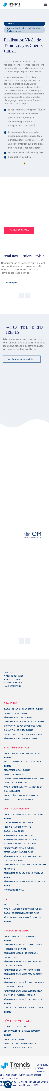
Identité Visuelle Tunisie (15, 713)
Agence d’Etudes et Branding (18, 799)
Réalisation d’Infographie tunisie (20, 738)
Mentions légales (12, 679)
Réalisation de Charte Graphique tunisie (24, 721)
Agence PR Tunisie (12, 904)
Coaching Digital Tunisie (16, 782)
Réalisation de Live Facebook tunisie (22, 970)
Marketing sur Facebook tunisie (20, 843)
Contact (8, 672)
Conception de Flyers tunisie (18, 730)
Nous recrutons (12, 686)
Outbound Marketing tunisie (18, 822)
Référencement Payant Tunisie (19, 848)
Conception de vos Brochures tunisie (23, 726)
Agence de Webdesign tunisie (18, 1047)
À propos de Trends (13, 676)
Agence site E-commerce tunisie (20, 1043)
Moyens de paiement (13, 682)
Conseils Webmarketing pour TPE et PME (24, 778)
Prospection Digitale (14, 774)
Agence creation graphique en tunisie (23, 709)
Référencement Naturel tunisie (19, 852)
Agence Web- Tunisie (14, 1039)
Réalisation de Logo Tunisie (18, 717)
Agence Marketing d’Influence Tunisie (23, 909)
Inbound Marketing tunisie (17, 827)
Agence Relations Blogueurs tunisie (22, 913)
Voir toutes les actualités (20, 359)
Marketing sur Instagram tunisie (21, 839)
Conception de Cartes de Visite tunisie (23, 734)
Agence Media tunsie (14, 831)
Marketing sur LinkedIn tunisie (19, 835)
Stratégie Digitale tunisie (17, 770)
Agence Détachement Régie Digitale (21, 795)
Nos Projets (11, 282)
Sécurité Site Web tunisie (16, 1026)
